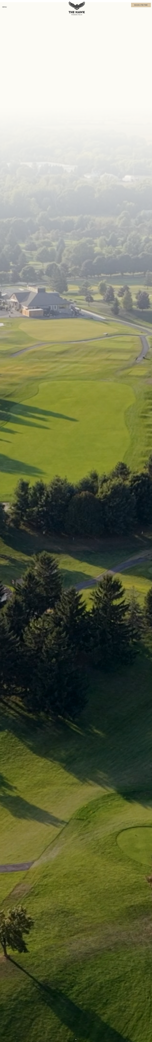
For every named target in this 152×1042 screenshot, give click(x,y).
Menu (4, 7)
